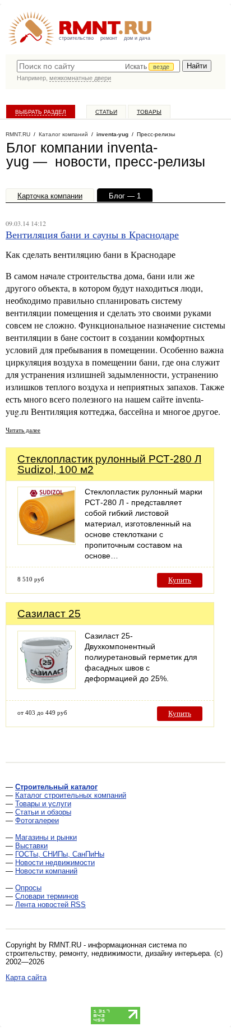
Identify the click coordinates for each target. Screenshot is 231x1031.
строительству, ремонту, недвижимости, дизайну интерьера (108, 953)
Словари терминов (46, 896)
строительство (76, 38)
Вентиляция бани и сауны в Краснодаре (92, 234)
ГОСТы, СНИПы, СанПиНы (59, 854)
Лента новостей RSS (50, 904)
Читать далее (23, 430)
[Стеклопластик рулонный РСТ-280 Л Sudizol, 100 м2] (46, 542)
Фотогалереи (37, 820)
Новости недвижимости (55, 862)
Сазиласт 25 (49, 613)
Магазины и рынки (46, 837)
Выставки (31, 846)
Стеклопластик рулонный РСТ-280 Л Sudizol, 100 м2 (109, 464)
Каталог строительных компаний (70, 795)
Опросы (28, 888)
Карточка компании (49, 196)
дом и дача (137, 38)
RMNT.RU (18, 134)
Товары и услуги (43, 803)
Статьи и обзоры (43, 812)
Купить (179, 580)
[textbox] (98, 66)
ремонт (108, 38)
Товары (149, 112)
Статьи (106, 112)
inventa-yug (112, 134)
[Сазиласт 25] (46, 686)
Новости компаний (46, 871)
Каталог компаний (63, 134)
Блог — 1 (125, 196)
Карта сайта (26, 977)
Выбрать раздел (40, 112)
